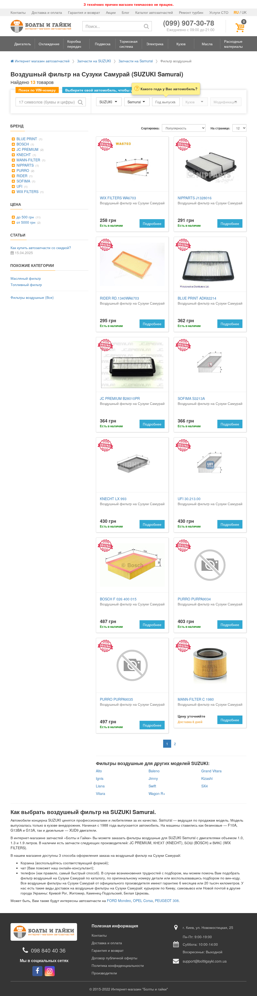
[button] (23, 43)
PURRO (22, 170)
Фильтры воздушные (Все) (32, 297)
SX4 (204, 785)
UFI (19, 186)
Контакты (18, 12)
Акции (111, 12)
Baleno (154, 770)
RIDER (21, 175)
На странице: (220, 128)
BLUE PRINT (26, 138)
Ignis (99, 778)
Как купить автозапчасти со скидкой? (41, 247)
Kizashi (207, 778)
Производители (104, 972)
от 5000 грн (25, 222)
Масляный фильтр (26, 278)
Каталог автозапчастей (154, 12)
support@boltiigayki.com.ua (205, 961)
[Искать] (146, 26)
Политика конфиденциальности (118, 965)
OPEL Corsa (143, 900)
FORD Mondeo (119, 900)
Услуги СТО (218, 12)
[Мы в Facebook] (37, 971)
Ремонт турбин (191, 12)
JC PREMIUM (27, 149)
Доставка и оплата (47, 12)
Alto (99, 770)
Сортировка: (150, 128)
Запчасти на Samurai (135, 60)
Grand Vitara (211, 770)
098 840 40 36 (48, 950)
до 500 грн (25, 216)
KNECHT (23, 154)
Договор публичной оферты (114, 957)
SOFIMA (23, 180)
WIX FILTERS (27, 191)
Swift (152, 785)
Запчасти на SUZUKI (94, 60)
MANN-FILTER (28, 159)
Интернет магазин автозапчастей (42, 60)
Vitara (100, 793)
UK (244, 12)
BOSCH (22, 144)
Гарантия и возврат (84, 12)
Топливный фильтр (26, 284)
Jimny (153, 778)
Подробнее (152, 223)
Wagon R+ (157, 793)
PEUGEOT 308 (167, 900)
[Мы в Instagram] (50, 971)
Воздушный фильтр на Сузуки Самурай (132, 200)
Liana (100, 785)
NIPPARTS (25, 165)
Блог (125, 12)
